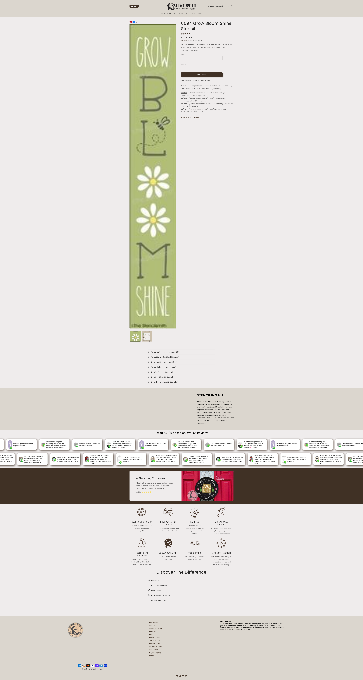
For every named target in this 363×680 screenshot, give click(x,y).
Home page (153, 622)
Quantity (183, 64)
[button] (134, 6)
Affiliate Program (156, 646)
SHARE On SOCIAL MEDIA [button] (191, 118)
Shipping (184, 40)
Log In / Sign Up (155, 652)
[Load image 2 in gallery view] (147, 336)
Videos (152, 656)
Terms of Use (154, 640)
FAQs (151, 634)
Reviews (152, 631)
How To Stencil (155, 637)
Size (182, 54)
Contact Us (153, 649)
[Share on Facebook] (134, 22)
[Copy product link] (137, 22)
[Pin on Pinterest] (131, 22)
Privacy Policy (154, 643)
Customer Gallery (156, 628)
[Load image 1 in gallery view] (135, 336)
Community (153, 625)
